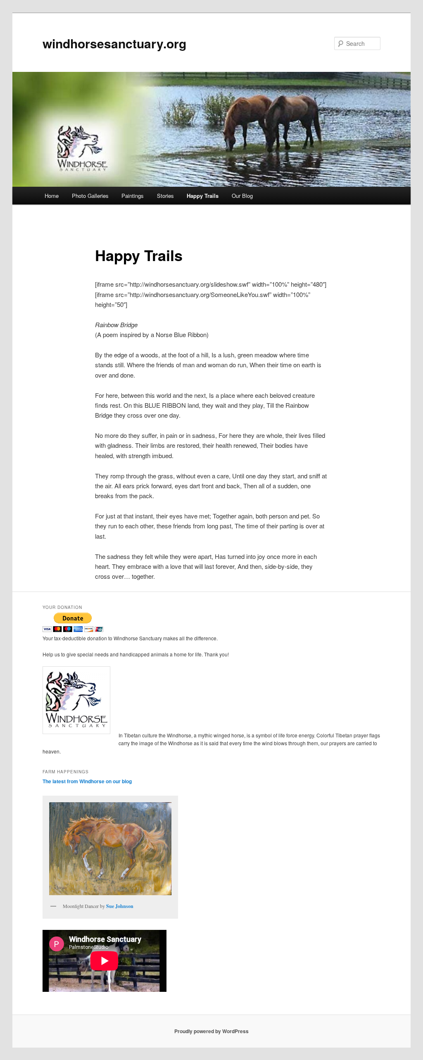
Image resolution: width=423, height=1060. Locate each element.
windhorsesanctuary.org (114, 43)
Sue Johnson (119, 906)
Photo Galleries (90, 196)
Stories (165, 196)
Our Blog (242, 196)
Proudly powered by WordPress (211, 1031)
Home (52, 196)
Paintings (132, 196)
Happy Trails (203, 196)
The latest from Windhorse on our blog (87, 781)
